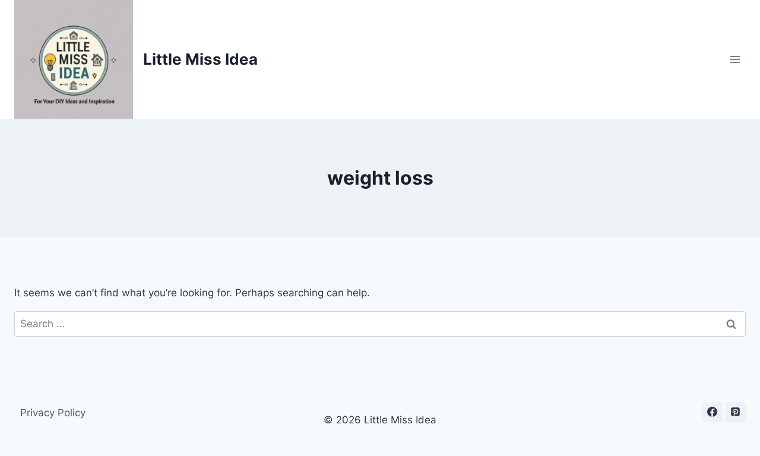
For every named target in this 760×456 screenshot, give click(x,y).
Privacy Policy (53, 413)
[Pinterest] (736, 412)
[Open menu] (735, 59)
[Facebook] (712, 412)
